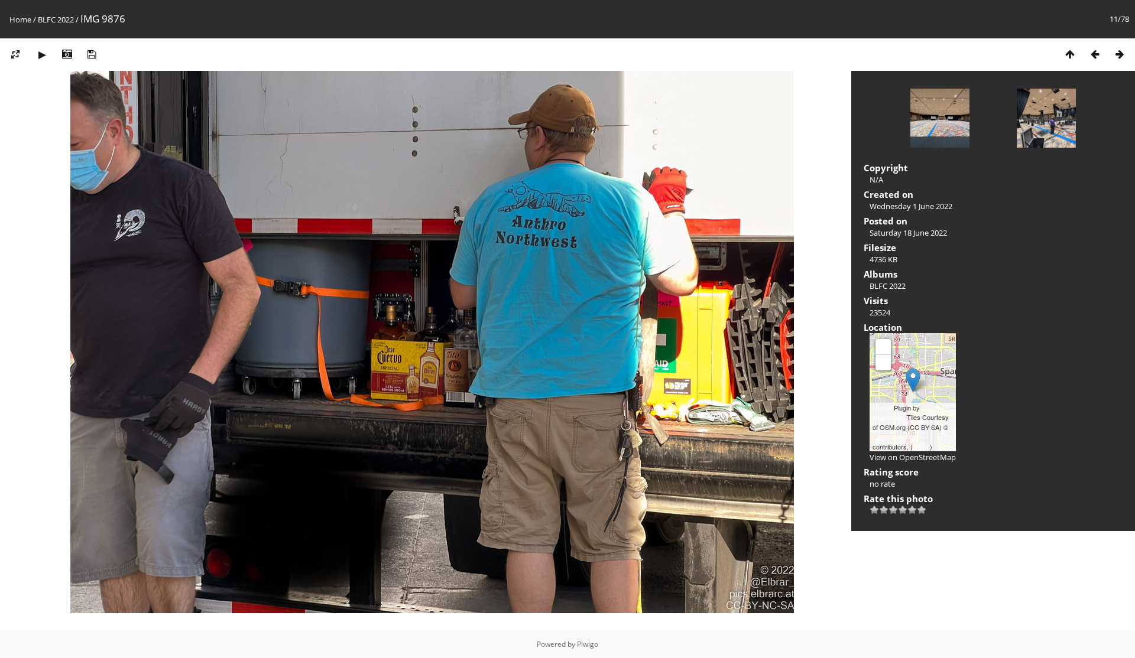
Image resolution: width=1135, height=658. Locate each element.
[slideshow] (42, 54)
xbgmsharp (889, 417)
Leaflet (882, 407)
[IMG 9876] (913, 380)
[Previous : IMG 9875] (1094, 54)
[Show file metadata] (66, 54)
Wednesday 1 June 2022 (911, 206)
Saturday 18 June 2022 (908, 232)
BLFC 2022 (56, 19)
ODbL (921, 446)
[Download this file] (91, 54)
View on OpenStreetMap (913, 457)
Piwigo (587, 644)
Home (20, 19)
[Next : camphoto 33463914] (1119, 54)
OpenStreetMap (895, 436)
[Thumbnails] (1070, 54)
